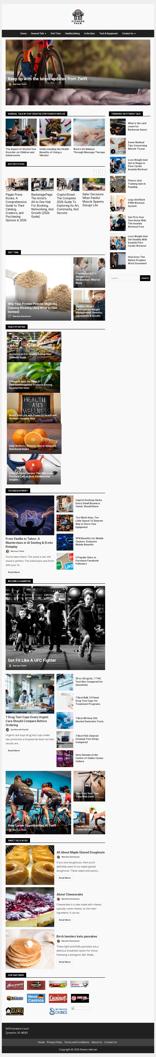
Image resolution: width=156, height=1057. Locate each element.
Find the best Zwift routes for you (86, 828)
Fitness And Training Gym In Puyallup (118, 184)
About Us (97, 1042)
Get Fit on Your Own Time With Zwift (87, 795)
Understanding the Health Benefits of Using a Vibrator (55, 132)
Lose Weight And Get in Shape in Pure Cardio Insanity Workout (118, 165)
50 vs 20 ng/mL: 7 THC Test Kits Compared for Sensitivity (65, 682)
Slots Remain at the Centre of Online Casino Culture (65, 758)
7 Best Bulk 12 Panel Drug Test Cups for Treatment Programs (65, 701)
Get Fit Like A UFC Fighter (55, 628)
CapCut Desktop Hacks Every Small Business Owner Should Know (65, 503)
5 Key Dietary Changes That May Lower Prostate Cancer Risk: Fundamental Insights (31, 476)
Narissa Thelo (19, 84)
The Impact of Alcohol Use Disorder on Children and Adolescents (21, 132)
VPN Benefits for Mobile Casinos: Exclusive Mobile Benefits (65, 542)
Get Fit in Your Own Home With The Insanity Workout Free (118, 222)
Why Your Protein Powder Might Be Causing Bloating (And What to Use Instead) (38, 289)
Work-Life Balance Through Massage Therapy (89, 132)
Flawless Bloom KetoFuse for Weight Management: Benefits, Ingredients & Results (89, 311)
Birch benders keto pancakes (30, 949)
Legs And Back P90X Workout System (118, 203)
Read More (14, 572)
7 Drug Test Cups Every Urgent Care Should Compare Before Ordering (30, 694)
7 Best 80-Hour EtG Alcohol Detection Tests (65, 720)
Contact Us (127, 33)
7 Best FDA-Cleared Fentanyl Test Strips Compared (65, 739)
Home (23, 33)
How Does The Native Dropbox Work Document (118, 260)
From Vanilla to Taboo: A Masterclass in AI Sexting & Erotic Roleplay (30, 515)
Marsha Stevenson (21, 316)
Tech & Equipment (108, 33)
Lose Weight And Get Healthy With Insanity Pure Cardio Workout (118, 241)
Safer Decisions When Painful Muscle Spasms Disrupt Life (93, 199)
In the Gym (89, 33)
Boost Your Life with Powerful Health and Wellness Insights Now (33, 417)
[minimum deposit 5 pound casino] (44, 1012)
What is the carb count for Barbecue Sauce (118, 127)
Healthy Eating (72, 33)
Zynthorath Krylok (19, 729)
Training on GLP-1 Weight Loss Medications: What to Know (88, 278)
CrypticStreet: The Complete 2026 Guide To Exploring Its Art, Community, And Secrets (68, 204)
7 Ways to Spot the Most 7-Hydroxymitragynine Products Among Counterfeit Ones (30, 384)
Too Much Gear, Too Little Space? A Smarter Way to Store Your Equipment (65, 523)
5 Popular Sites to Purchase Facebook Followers (65, 561)
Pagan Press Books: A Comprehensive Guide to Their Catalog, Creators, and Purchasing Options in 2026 (16, 207)
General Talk (37, 33)
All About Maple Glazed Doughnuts (30, 865)
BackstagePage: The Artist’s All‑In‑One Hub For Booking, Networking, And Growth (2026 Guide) (42, 205)
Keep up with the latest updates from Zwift (78, 64)
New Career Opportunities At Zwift (38, 802)
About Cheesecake (30, 907)
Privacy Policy (54, 1042)
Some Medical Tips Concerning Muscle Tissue (118, 146)
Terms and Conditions (76, 1042)
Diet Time (56, 33)
